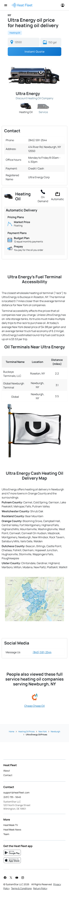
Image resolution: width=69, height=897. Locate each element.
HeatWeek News (12, 829)
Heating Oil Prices (26, 731)
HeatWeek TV (10, 825)
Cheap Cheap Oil (34, 706)
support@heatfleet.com (16, 792)
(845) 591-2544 (42, 652)
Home (11, 731)
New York (43, 731)
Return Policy (40, 888)
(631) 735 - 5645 (12, 797)
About (6, 770)
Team (6, 834)
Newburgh (55, 731)
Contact (7, 775)
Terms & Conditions (21, 888)
